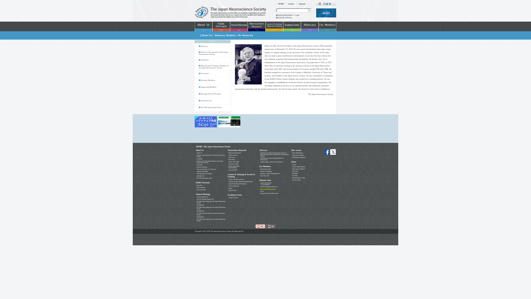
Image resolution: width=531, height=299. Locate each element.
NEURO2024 (200, 211)
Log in (262, 191)
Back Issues (231, 159)
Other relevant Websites (298, 169)
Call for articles (296, 180)
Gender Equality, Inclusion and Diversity (271, 162)
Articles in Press (233, 155)
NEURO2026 (200, 205)
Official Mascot (201, 187)
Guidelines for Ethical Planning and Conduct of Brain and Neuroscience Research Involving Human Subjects (274, 154)
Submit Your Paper (233, 162)
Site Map (294, 175)
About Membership (297, 153)
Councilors (205, 73)
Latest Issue (231, 157)
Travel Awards (232, 190)
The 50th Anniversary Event (211, 107)
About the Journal (233, 164)
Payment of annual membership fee (270, 173)
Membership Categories (298, 157)
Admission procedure (298, 155)
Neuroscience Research (234, 153)
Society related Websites (298, 166)
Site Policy (295, 171)
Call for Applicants (233, 186)
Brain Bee (199, 185)
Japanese (302, 4)
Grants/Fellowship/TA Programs (237, 184)
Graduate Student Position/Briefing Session (240, 181)
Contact (291, 4)
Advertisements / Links (298, 178)
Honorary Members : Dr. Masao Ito (206, 169)
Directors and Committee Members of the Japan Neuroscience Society (214, 67)
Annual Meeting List (202, 197)
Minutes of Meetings (266, 171)
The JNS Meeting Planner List (205, 199)
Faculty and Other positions (236, 179)
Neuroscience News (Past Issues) (269, 193)
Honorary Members (208, 80)
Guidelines (205, 60)
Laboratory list (206, 101)
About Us (204, 46)
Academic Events (233, 197)
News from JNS (201, 189)
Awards (230, 188)
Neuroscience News (265, 169)
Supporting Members (208, 87)
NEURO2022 (200, 217)
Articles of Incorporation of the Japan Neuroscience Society (213, 53)
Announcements (232, 170)
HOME (281, 4)
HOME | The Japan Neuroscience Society (213, 147)
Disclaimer (295, 173)
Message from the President (211, 94)
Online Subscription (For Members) (234, 166)
